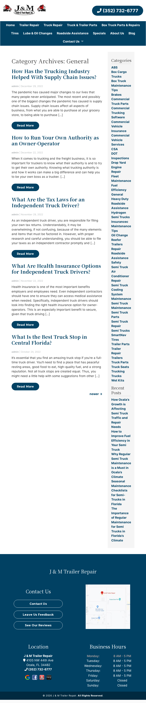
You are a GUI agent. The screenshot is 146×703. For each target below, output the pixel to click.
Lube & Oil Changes (37, 33)
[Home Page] (24, 10)
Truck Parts (120, 362)
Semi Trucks (120, 330)
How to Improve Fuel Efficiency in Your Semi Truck (121, 440)
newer (96, 394)
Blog (132, 33)
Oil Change (119, 235)
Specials (99, 33)
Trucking (118, 371)
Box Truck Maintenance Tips (121, 85)
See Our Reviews (38, 625)
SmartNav (118, 335)
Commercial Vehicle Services (120, 140)
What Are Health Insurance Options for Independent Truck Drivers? (56, 268)
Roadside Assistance (72, 33)
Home (10, 25)
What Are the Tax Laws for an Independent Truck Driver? (48, 202)
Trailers (117, 358)
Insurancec (119, 221)
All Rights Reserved (90, 695)
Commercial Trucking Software (120, 112)
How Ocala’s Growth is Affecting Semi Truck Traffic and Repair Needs (120, 413)
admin (15, 86)
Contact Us (71, 41)
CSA (114, 149)
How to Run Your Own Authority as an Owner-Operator (55, 140)
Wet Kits (117, 380)
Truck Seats (120, 367)
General (117, 194)
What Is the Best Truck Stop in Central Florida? (49, 339)
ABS (114, 67)
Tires (15, 33)
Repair (116, 249)
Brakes (116, 94)
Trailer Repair (29, 25)
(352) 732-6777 (120, 10)
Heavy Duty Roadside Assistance (120, 203)
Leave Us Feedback (38, 614)
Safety (116, 262)
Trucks (116, 376)
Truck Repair (53, 25)
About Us (117, 33)
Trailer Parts (120, 344)
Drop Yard (118, 162)
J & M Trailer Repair (38, 656)
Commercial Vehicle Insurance (120, 126)
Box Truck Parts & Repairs (121, 25)
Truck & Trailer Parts (82, 25)
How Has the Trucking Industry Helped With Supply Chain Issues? (54, 74)
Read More (25, 125)
